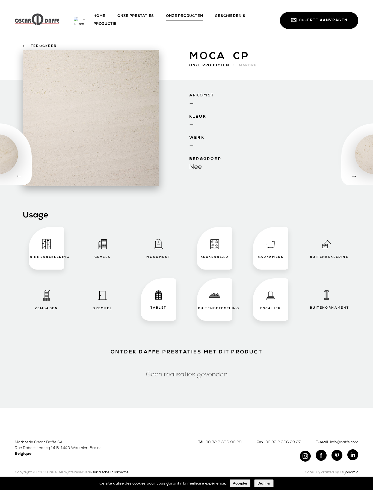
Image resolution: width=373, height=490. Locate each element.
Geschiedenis (230, 16)
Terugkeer (44, 46)
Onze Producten (184, 16)
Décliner (263, 483)
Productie (105, 24)
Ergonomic (349, 472)
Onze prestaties (135, 16)
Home (99, 16)
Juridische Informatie (110, 472)
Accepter (240, 483)
